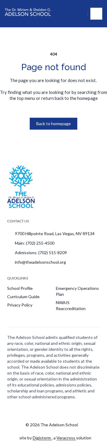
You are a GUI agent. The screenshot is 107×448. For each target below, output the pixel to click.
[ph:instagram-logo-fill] (40, 410)
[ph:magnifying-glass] (79, 14)
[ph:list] (96, 14)
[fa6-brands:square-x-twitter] (70, 410)
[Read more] (40, 410)
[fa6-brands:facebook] (55, 410)
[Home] (28, 13)
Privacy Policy (19, 304)
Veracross (66, 437)
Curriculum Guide (23, 296)
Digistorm (42, 437)
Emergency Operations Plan (77, 291)
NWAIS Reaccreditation (71, 305)
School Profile (20, 288)
